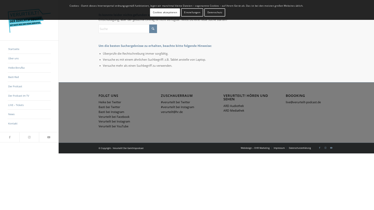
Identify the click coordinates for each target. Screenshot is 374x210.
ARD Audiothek (233, 106)
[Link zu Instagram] (29, 137)
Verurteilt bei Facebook (114, 117)
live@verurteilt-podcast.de (303, 102)
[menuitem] (29, 49)
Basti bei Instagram (111, 112)
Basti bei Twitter (109, 107)
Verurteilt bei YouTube (113, 126)
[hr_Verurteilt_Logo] (29, 20)
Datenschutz (214, 12)
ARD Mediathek (233, 110)
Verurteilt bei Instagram (114, 121)
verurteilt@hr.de (172, 112)
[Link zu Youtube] (48, 137)
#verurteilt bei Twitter (175, 102)
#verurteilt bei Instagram (177, 107)
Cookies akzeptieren (165, 12)
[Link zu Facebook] (9, 137)
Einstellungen (192, 12)
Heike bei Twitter (110, 102)
